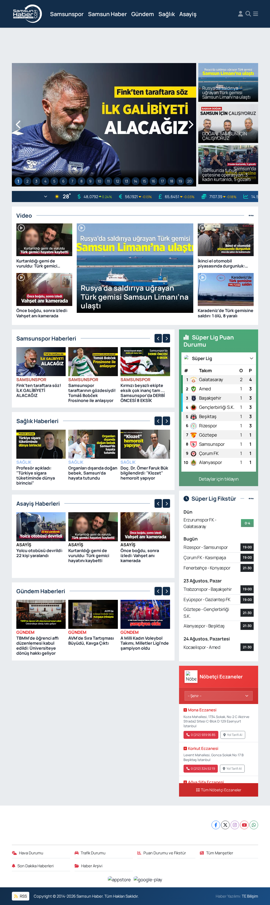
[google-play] (148, 879)
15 (144, 181)
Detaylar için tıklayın (219, 479)
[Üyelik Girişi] (240, 14)
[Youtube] (244, 825)
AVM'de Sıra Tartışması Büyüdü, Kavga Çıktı (91, 640)
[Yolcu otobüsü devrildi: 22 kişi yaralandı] (41, 526)
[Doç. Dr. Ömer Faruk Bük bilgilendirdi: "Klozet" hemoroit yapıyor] (145, 444)
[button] (18, 125)
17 (162, 181)
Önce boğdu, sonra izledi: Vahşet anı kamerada (139, 555)
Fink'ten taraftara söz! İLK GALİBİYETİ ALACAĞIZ (38, 390)
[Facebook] (215, 825)
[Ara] (248, 14)
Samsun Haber (107, 14)
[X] (225, 825)
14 (135, 181)
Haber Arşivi (91, 865)
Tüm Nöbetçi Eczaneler (221, 789)
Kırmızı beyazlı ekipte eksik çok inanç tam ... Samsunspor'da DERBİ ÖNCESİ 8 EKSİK (142, 393)
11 (108, 181)
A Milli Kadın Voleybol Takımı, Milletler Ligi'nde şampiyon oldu (144, 643)
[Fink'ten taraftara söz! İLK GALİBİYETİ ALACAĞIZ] (41, 361)
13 (126, 181)
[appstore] (120, 879)
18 (171, 181)
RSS (23, 896)
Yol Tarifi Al (234, 734)
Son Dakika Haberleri (35, 865)
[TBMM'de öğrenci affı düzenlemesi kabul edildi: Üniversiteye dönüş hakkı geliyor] (41, 614)
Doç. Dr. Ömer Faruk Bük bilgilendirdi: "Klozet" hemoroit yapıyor (144, 473)
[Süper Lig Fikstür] (251, 498)
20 (189, 181)
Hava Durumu (31, 852)
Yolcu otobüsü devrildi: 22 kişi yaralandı (39, 553)
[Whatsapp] (253, 825)
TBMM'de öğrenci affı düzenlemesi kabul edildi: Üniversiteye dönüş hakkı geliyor (37, 645)
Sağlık (166, 14)
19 (180, 181)
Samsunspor (67, 14)
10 (99, 181)
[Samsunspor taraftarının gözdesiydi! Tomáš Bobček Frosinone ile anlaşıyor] (93, 361)
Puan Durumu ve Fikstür (164, 852)
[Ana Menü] (255, 14)
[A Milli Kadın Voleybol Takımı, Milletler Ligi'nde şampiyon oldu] (145, 614)
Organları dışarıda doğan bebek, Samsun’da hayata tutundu (92, 473)
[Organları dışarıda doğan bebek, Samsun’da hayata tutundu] (93, 444)
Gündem (142, 14)
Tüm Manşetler (219, 852)
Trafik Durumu (93, 852)
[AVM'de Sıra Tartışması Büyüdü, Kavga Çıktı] (93, 614)
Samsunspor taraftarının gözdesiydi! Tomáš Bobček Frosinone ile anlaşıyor (92, 393)
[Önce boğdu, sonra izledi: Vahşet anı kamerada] (145, 526)
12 (117, 181)
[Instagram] (234, 825)
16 (153, 181)
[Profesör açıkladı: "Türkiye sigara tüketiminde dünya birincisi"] (41, 444)
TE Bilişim (250, 896)
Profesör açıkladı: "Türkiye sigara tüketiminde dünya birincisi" (35, 475)
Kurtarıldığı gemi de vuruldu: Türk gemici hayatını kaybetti (88, 555)
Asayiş (187, 14)
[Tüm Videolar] (251, 215)
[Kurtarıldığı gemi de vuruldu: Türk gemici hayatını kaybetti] (93, 526)
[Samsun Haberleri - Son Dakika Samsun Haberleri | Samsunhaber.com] (28, 14)
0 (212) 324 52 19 (203, 768)
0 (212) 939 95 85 (203, 734)
